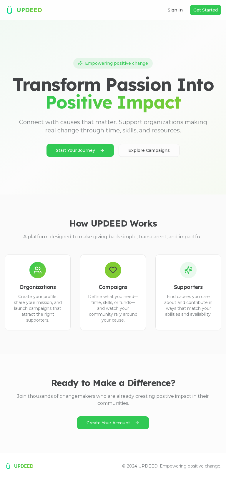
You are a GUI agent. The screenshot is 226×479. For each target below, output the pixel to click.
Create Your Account (108, 422)
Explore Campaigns (149, 150)
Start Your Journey (75, 150)
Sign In (175, 10)
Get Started (205, 10)
